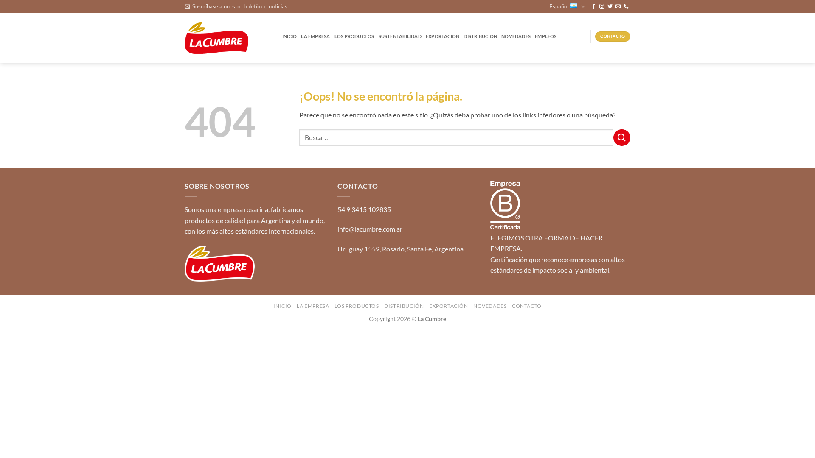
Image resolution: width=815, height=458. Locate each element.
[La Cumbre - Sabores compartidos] (216, 38)
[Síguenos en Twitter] (610, 7)
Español (558, 6)
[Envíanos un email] (618, 7)
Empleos (546, 36)
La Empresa (315, 36)
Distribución (480, 36)
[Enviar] (621, 137)
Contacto (527, 306)
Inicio (289, 36)
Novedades (516, 36)
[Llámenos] (626, 7)
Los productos (354, 36)
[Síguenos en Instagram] (601, 7)
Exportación (442, 36)
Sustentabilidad (400, 36)
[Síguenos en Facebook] (593, 7)
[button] (236, 6)
